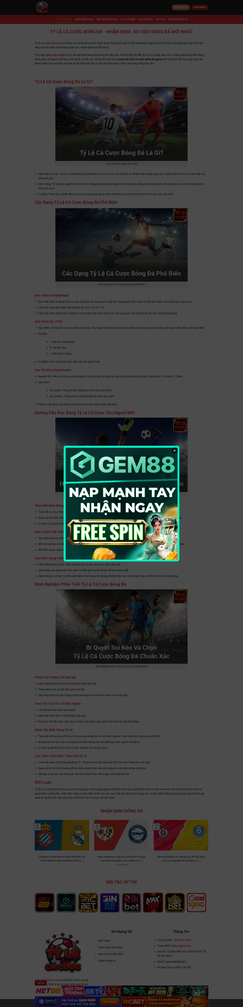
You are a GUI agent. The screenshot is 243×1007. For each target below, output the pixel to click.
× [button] (174, 450)
